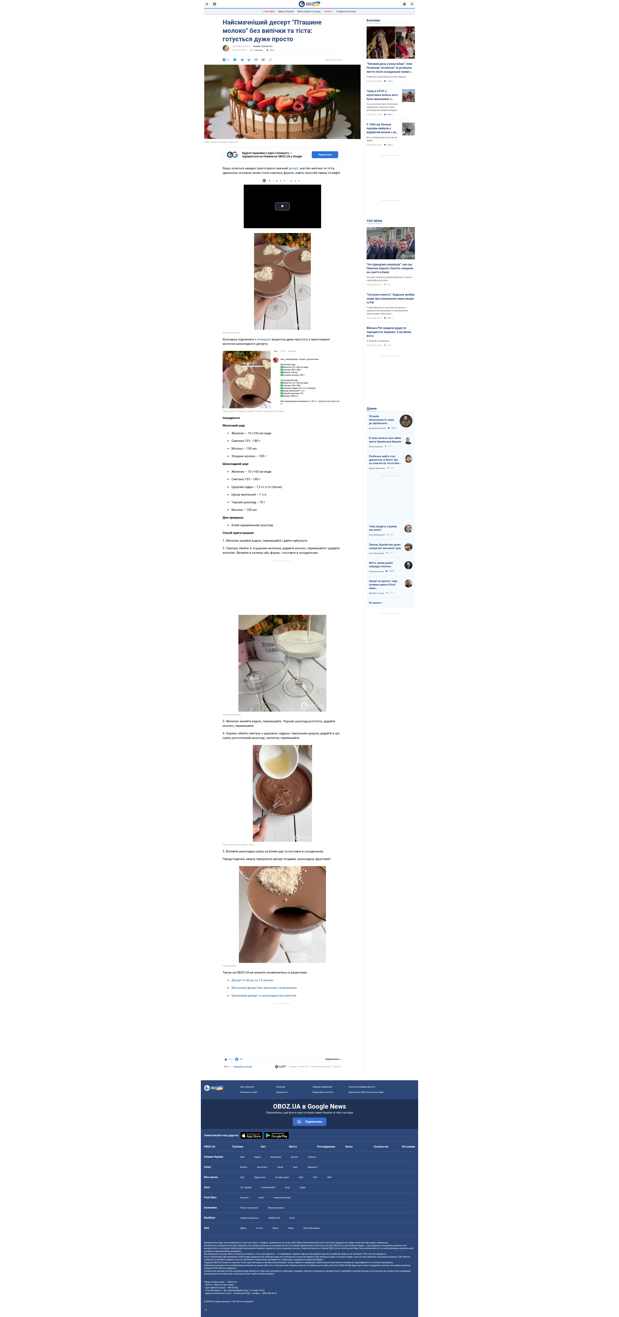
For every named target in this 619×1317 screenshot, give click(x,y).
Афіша (243, 1228)
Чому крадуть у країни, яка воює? (383, 528)
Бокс (295, 1167)
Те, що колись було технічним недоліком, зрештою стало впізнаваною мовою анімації (382, 107)
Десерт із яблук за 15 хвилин (252, 980)
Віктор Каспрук (376, 447)
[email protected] (241, 1293)
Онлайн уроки (282, 1177)
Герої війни (269, 11)
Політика (237, 1146)
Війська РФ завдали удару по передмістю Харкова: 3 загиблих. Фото (389, 332)
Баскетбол (262, 1167)
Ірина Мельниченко (241, 46)
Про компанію (247, 1087)
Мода (291, 1228)
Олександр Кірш (376, 571)
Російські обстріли (346, 11)
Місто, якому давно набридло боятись (381, 564)
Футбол (243, 1167)
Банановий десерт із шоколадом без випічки (263, 995)
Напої (261, 1197)
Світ (263, 1146)
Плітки (259, 1228)
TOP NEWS (374, 221)
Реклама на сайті (248, 1092)
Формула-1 (313, 1167)
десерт (293, 168)
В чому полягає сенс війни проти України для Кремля (385, 440)
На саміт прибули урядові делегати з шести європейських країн (389, 279)
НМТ (329, 1177)
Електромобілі (268, 1187)
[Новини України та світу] (280, 1067)
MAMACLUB (274, 1218)
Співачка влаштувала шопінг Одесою (386, 76)
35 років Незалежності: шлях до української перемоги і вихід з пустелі (381, 420)
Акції (287, 1187)
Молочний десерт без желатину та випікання (264, 988)
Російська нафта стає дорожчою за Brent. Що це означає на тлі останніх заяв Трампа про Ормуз (385, 460)
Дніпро (294, 1157)
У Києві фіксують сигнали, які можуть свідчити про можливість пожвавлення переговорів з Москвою (387, 310)
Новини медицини (249, 1218)
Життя (293, 1146)
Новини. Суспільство (263, 46)
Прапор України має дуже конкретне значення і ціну (385, 546)
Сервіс (303, 1187)
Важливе (373, 20)
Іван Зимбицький (377, 535)
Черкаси (312, 1157)
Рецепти (244, 1197)
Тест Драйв (245, 1187)
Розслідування (326, 1146)
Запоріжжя (275, 1157)
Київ (242, 1157)
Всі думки (374, 602)
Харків (257, 1157)
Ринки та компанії (249, 1208)
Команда (280, 1087)
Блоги (349, 1146)
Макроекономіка (276, 1208)
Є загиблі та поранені (378, 341)
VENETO (328, 11)
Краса (275, 1228)
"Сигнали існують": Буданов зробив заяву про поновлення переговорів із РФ (390, 298)
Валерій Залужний (377, 428)
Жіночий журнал (311, 1228)
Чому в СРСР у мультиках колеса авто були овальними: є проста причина (382, 95)
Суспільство (381, 1146)
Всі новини (408, 1146)
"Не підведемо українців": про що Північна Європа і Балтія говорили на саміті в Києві (390, 268)
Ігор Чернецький (376, 553)
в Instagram (263, 339)
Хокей (280, 1167)
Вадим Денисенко (377, 468)
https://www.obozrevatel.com (310, 1242)
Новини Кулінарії (282, 1197)
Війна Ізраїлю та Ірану (309, 11)
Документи (281, 1092)
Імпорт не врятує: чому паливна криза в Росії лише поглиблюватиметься (383, 585)
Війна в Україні (286, 11)
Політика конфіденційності (362, 1087)
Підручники (259, 1177)
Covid (292, 1218)
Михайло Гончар (376, 593)
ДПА (301, 1177)
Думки (372, 408)
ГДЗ (242, 1177)
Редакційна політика (242, 1066)
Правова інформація (322, 1087)
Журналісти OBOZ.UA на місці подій (366, 1092)
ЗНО (315, 1177)
